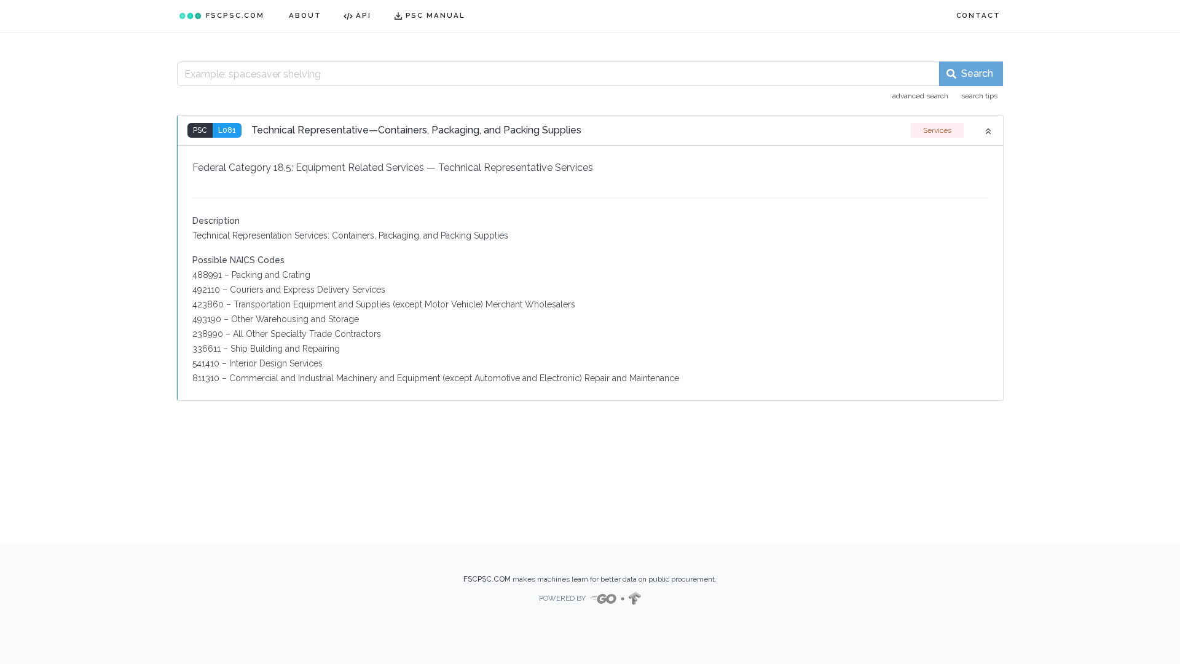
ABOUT (305, 15)
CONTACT (978, 15)
